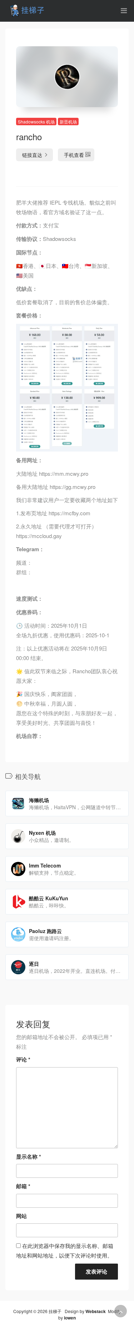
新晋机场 (68, 121)
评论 (23, 1059)
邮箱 (23, 1186)
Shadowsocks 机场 (36, 121)
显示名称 (28, 1156)
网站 (21, 1216)
